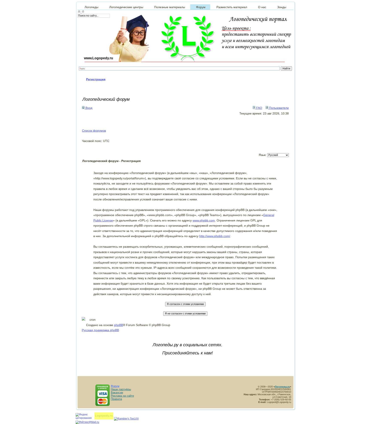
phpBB (118, 325)
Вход (88, 108)
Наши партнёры (121, 389)
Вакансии (117, 392)
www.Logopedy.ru (98, 58)
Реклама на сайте (122, 395)
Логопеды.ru (282, 386)
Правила (116, 399)
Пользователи (278, 108)
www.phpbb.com (204, 220)
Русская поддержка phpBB (100, 330)
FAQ (258, 108)
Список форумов (94, 130)
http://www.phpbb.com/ (214, 236)
